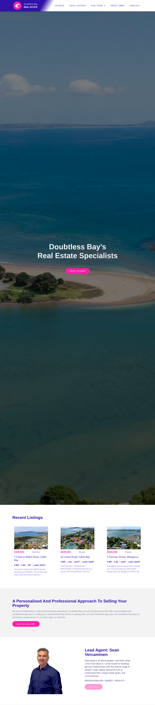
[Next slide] (45, 538)
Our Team (96, 6)
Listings (59, 6)
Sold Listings (77, 6)
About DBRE (117, 6)
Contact (135, 6)
